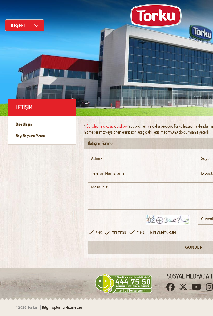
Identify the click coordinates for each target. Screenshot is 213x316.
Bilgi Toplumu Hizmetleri (62, 307)
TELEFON (119, 232)
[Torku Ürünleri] (156, 16)
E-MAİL (142, 232)
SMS (99, 232)
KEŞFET (18, 25)
